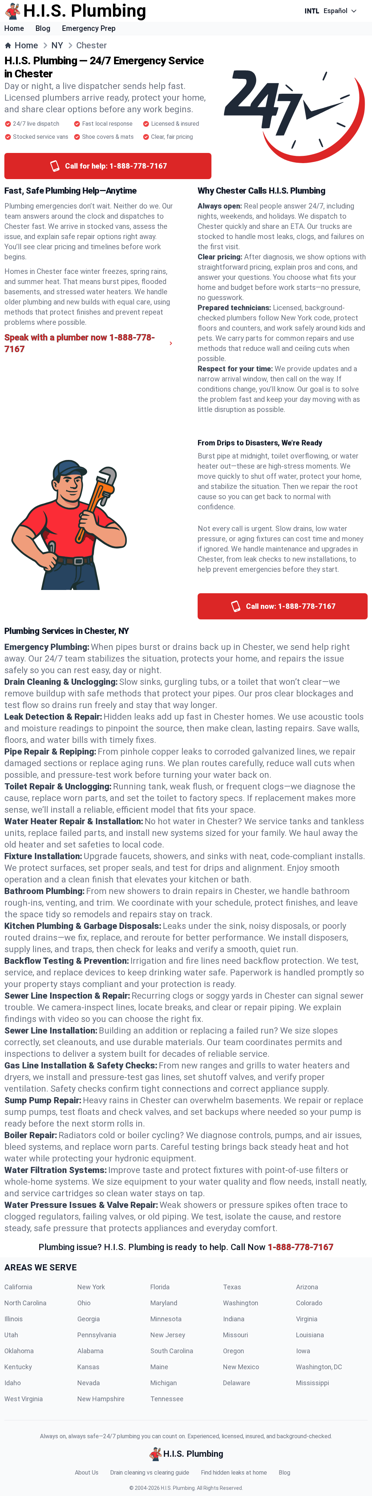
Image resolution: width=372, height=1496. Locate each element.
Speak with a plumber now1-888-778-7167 (79, 343)
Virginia (307, 1319)
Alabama (90, 1351)
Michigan (163, 1383)
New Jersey (167, 1335)
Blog (43, 28)
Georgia (88, 1319)
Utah (11, 1335)
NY (57, 45)
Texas (232, 1287)
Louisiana (310, 1335)
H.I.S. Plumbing (178, 1488)
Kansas (88, 1367)
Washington (240, 1303)
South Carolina (171, 1351)
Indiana (233, 1319)
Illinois (13, 1319)
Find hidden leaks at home (234, 1472)
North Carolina (25, 1303)
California (18, 1287)
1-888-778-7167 (300, 1247)
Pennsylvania (96, 1335)
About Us (86, 1472)
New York (91, 1287)
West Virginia (23, 1399)
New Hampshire (101, 1399)
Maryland (163, 1303)
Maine (159, 1367)
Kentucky (18, 1367)
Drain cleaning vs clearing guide (149, 1472)
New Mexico (241, 1367)
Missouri (235, 1335)
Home (14, 28)
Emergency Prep (89, 28)
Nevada (88, 1383)
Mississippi (312, 1383)
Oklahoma (19, 1351)
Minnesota (166, 1319)
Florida (160, 1287)
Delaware (236, 1383)
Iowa (303, 1351)
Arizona (307, 1287)
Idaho (12, 1383)
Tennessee (166, 1399)
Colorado (309, 1303)
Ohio (83, 1303)
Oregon (233, 1351)
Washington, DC (319, 1367)
